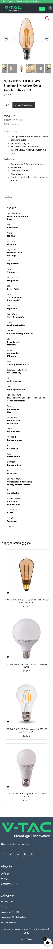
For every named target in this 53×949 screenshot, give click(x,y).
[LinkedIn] (17, 854)
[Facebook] (3, 854)
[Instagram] (31, 854)
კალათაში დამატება (23, 105)
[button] (8, 592)
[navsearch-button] (50, 8)
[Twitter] (10, 854)
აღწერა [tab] (8, 197)
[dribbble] (24, 854)
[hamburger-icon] (42, 9)
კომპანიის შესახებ (21, 1)
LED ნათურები (19, 120)
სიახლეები (7, 1)
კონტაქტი (34, 1)
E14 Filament (12, 124)
